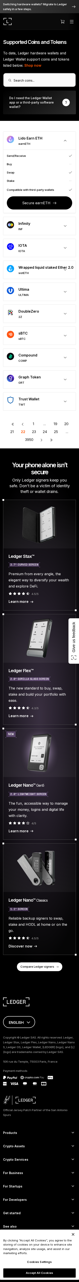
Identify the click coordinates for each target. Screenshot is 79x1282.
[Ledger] (8, 21)
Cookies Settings (39, 1262)
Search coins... (24, 80)
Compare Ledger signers (37, 966)
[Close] (73, 1234)
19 (55, 424)
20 (66, 424)
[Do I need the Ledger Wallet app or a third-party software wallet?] (39, 102)
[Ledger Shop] (62, 21)
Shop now (32, 65)
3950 (29, 439)
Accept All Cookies (39, 1273)
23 (34, 432)
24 (45, 432)
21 (12, 432)
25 (56, 432)
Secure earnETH (36, 203)
